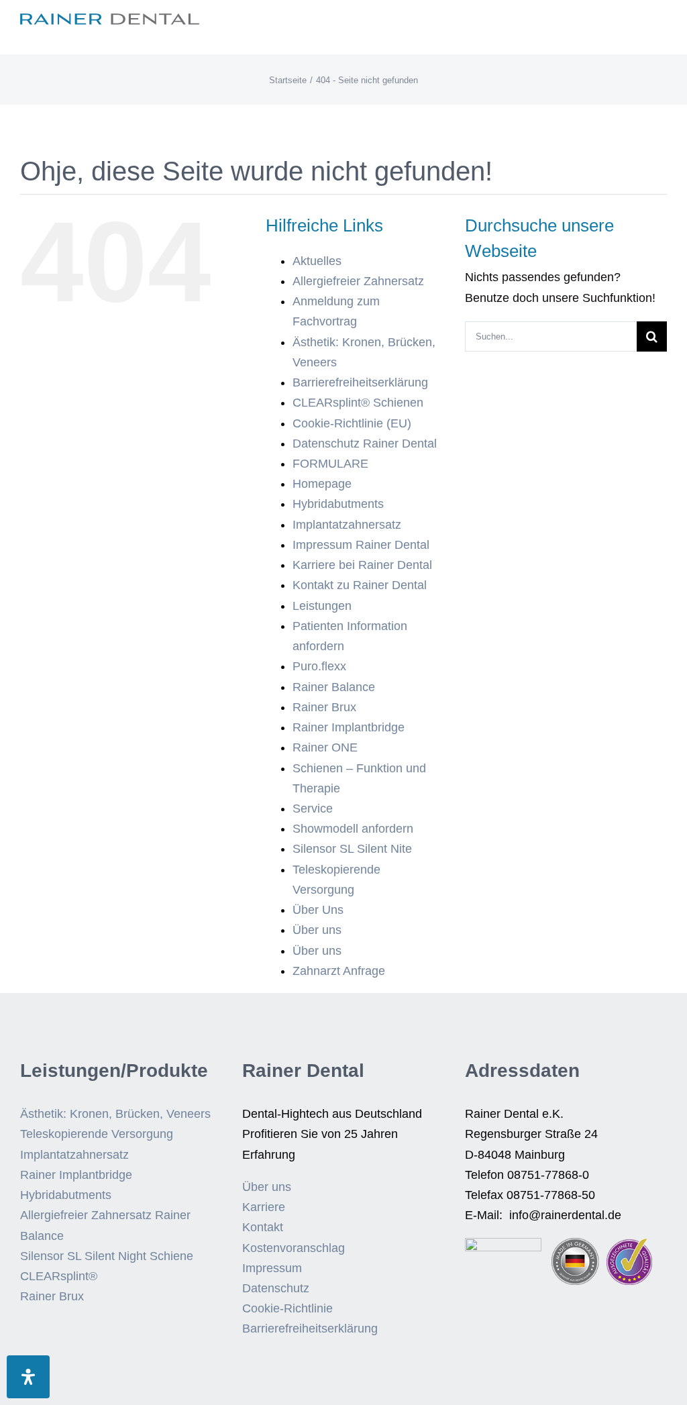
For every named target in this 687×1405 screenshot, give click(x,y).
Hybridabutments (338, 504)
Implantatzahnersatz (347, 524)
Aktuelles (317, 261)
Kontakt (262, 1227)
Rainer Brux (324, 707)
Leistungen (322, 606)
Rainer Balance (334, 687)
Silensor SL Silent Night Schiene (106, 1256)
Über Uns (318, 910)
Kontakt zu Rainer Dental (360, 585)
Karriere (263, 1207)
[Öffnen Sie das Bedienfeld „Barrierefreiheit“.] (28, 1376)
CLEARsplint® (58, 1276)
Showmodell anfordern (353, 828)
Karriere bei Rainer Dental (362, 565)
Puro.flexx (319, 666)
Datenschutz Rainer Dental (365, 443)
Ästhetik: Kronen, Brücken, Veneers (115, 1114)
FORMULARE (330, 463)
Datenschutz (275, 1288)
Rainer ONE (325, 747)
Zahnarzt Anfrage (339, 971)
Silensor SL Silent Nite (352, 848)
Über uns (317, 930)
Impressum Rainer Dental (361, 545)
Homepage (322, 483)
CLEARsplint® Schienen (358, 402)
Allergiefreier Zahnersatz (358, 281)
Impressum (272, 1268)
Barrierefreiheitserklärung (360, 382)
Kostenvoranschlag (293, 1248)
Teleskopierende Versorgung (96, 1134)
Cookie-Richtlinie (287, 1308)
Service (313, 808)
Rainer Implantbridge (349, 727)
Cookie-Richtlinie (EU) (352, 423)
